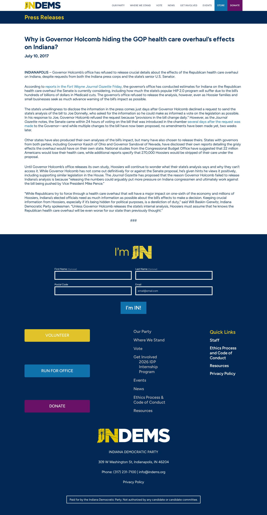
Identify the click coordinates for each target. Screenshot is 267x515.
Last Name (146, 269)
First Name (65, 269)
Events (140, 380)
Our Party (142, 331)
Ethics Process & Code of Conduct (149, 400)
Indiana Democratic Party (43, 5)
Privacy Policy (222, 373)
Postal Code (61, 284)
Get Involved (145, 356)
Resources (143, 410)
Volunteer (57, 335)
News (139, 388)
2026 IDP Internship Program (148, 366)
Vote (138, 348)
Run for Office (57, 370)
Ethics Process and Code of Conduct (223, 353)
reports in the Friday (83, 86)
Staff (214, 340)
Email (138, 284)
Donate (57, 406)
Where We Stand (149, 340)
